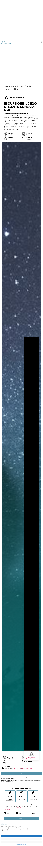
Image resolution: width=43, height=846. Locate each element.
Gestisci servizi (4, 832)
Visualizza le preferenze (21, 842)
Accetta (21, 835)
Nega (21, 838)
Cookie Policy (19, 844)
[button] (41, 824)
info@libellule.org (32, 758)
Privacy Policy (23, 844)
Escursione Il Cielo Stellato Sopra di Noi (20, 106)
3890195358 (32, 757)
